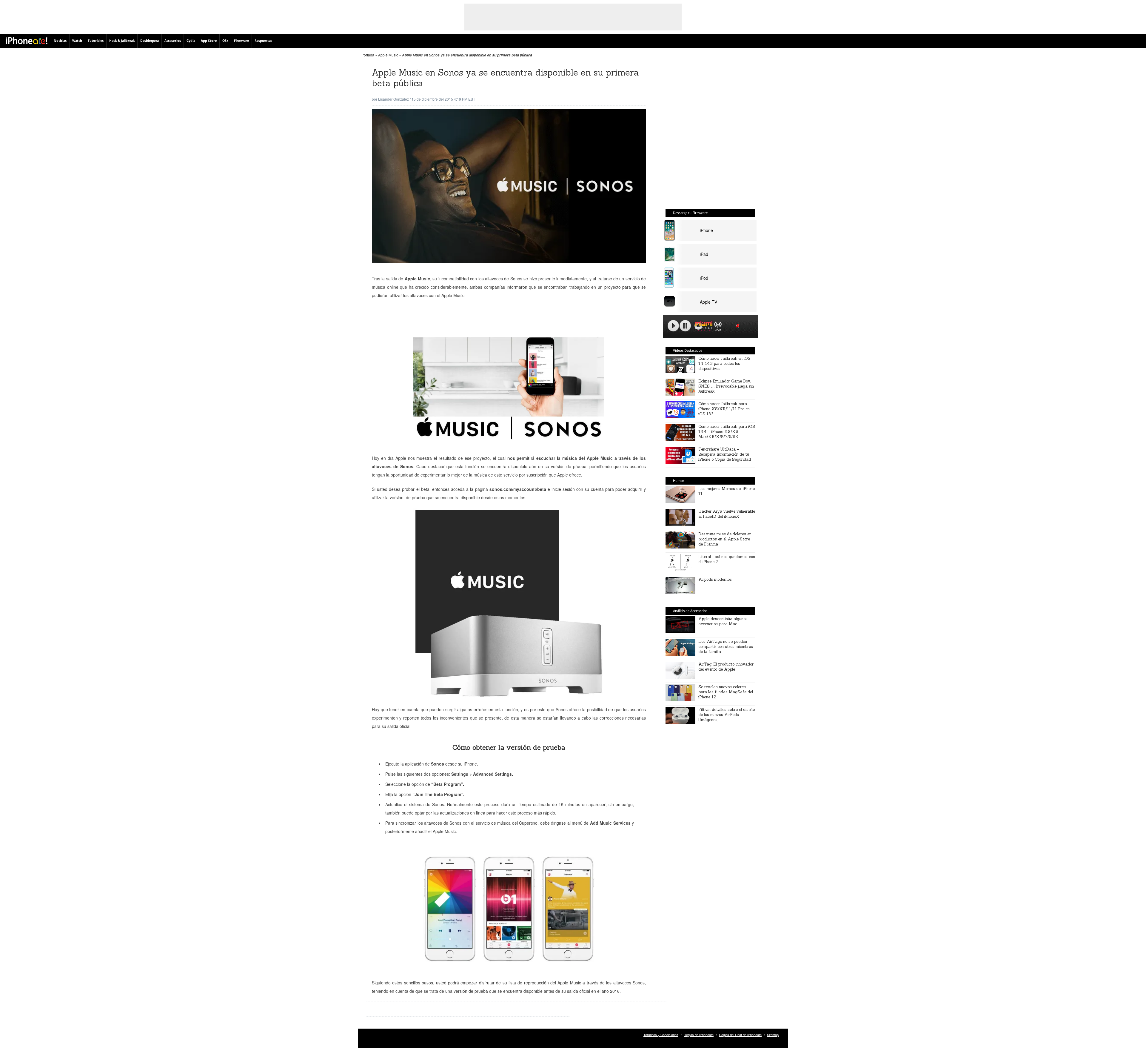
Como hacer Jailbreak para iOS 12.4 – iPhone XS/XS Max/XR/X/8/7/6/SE (726, 431)
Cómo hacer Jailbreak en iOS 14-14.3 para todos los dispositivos (724, 363)
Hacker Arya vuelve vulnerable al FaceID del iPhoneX (726, 514)
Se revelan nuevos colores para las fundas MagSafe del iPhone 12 (725, 692)
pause (685, 326)
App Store (209, 41)
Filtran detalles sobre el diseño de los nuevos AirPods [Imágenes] (726, 714)
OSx (225, 41)
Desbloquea (149, 41)
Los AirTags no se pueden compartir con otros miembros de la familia (725, 646)
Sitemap (773, 1034)
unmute (738, 325)
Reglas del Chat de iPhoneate (740, 1034)
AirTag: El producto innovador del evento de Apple (726, 667)
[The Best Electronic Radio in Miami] (702, 327)
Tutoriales (96, 41)
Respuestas (263, 41)
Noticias (60, 41)
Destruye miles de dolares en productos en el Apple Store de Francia (724, 539)
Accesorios (172, 41)
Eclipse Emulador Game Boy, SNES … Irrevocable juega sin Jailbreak (726, 386)
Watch (77, 41)
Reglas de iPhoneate (699, 1034)
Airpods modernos (715, 579)
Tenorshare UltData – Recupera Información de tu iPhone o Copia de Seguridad (724, 454)
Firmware (241, 41)
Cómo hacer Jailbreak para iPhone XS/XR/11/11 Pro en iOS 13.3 (724, 409)
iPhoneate (26, 40)
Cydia (191, 41)
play (673, 326)
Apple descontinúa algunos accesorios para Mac (723, 621)
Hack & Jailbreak (122, 41)
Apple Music (388, 54)
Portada (367, 54)
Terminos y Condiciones (660, 1034)
